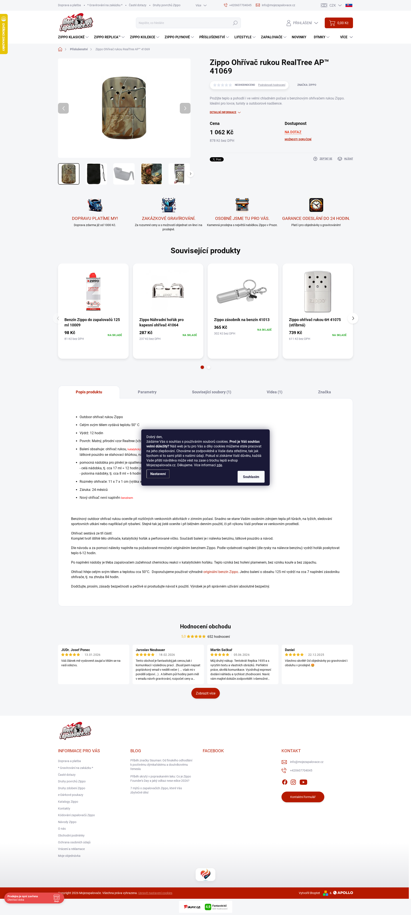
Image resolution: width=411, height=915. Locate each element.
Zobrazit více (205, 693)
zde (219, 465)
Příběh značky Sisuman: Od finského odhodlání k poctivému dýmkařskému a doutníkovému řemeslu (161, 764)
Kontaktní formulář (303, 797)
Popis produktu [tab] (89, 392)
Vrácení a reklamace (71, 849)
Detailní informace (223, 112)
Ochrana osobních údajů (74, 842)
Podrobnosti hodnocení (271, 84)
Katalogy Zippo (68, 801)
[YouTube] (303, 781)
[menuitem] (74, 37)
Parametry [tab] (147, 392)
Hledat (235, 23)
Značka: (306, 84)
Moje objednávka (69, 855)
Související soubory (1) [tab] (211, 392)
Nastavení (158, 474)
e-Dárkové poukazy (70, 795)
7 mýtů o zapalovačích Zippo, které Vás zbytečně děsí (156, 790)
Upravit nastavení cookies (155, 893)
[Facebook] (284, 781)
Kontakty (64, 808)
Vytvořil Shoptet (309, 893)
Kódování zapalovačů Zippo (76, 815)
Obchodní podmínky (71, 835)
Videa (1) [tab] (274, 392)
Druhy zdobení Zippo (71, 788)
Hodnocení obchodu (205, 626)
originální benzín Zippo (220, 572)
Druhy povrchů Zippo (166, 5)
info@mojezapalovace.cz (306, 762)
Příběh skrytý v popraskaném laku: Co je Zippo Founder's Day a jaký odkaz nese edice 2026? (160, 778)
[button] (202, 367)
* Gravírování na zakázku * (104, 5)
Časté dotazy (137, 5)
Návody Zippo (67, 822)
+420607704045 (301, 770)
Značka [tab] (324, 392)
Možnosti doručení (298, 139)
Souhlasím (251, 477)
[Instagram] (293, 781)
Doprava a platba (69, 5)
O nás (62, 828)
